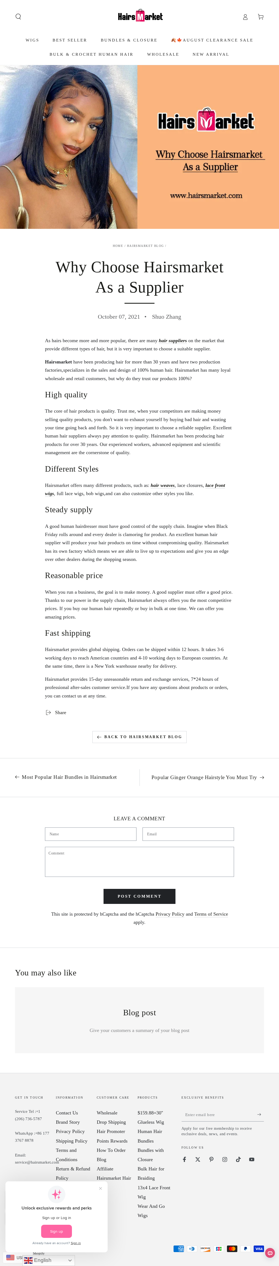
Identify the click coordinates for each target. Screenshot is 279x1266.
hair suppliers (173, 340)
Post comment (140, 896)
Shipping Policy (71, 1141)
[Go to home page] (139, 16)
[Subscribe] (260, 1114)
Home (118, 245)
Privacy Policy (170, 914)
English (42, 1260)
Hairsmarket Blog (145, 245)
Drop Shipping (111, 1122)
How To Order (111, 1150)
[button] (18, 16)
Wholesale (107, 1113)
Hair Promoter (111, 1131)
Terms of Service (211, 914)
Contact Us (67, 1113)
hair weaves (163, 485)
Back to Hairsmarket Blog (143, 737)
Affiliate (105, 1169)
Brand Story (68, 1122)
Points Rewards (112, 1141)
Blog (101, 1159)
